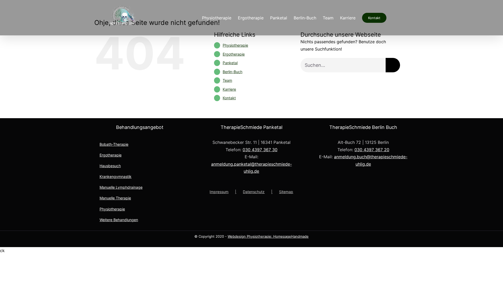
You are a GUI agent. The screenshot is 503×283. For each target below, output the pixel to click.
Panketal (230, 63)
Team (227, 80)
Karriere (229, 89)
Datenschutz (254, 191)
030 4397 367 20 (371, 149)
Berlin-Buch (232, 71)
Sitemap (286, 191)
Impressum (219, 191)
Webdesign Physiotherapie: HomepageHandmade (268, 236)
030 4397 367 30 (260, 149)
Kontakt (229, 98)
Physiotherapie (235, 45)
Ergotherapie (234, 54)
